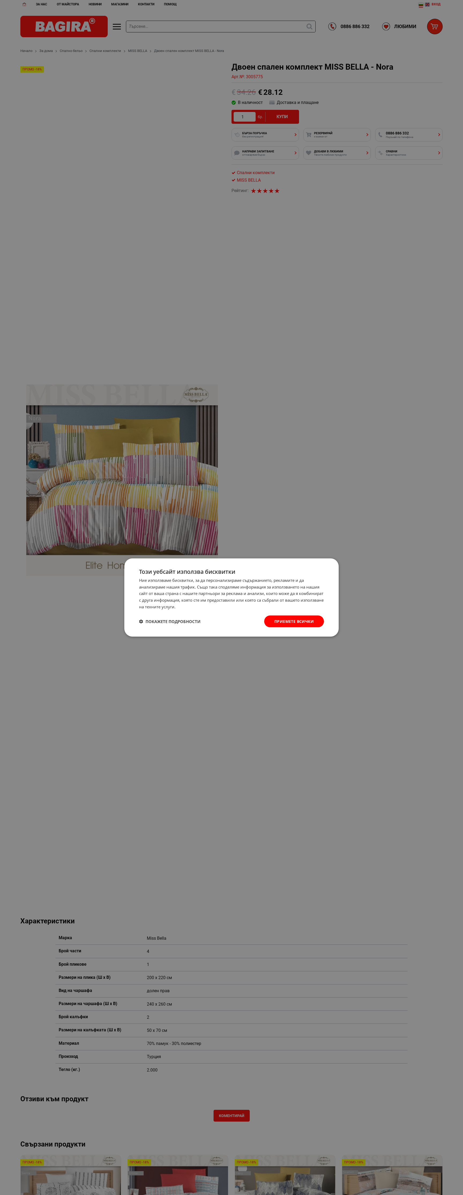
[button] (169, 621)
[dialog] (231, 597)
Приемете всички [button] (294, 621)
